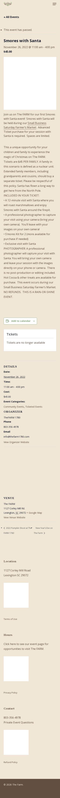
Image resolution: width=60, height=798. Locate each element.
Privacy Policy (10, 692)
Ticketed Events (33, 406)
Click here (10, 644)
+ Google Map (34, 512)
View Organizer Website (16, 442)
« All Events (11, 17)
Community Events (14, 406)
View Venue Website (14, 517)
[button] (54, 4)
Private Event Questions (19, 722)
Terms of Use (10, 619)
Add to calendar (20, 320)
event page (37, 644)
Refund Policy (11, 762)
